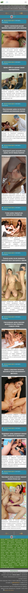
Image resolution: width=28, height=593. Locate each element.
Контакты (14, 570)
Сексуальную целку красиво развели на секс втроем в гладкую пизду (14, 324)
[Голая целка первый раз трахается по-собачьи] (14, 227)
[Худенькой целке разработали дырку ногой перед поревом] (14, 174)
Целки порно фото (9, 20)
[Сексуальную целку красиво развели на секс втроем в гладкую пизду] (14, 339)
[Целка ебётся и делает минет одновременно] (14, 81)
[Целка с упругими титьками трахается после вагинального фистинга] (14, 395)
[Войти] (7, 2)
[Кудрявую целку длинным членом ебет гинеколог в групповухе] (14, 447)
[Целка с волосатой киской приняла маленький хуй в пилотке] (14, 39)
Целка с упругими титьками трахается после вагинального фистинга (14, 371)
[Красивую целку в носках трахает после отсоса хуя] (14, 500)
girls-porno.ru (15, 582)
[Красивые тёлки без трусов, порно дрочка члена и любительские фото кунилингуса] (2, 2)
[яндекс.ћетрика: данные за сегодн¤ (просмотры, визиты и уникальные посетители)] (8, 590)
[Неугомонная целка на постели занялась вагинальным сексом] (14, 123)
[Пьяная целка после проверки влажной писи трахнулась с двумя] (14, 282)
